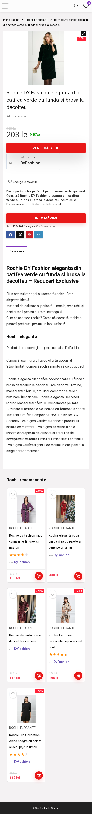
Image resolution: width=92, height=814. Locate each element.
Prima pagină (11, 19)
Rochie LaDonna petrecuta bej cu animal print (65, 641)
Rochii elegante (36, 19)
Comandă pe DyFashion (39, 576)
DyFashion (30, 162)
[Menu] (5, 6)
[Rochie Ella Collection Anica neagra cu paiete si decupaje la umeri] (26, 709)
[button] (83, 33)
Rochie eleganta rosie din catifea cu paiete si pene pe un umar (65, 541)
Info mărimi (46, 218)
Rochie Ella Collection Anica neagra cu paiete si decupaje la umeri (25, 741)
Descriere (16, 251)
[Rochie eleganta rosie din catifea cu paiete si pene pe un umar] (66, 509)
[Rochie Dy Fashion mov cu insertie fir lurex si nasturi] (26, 509)
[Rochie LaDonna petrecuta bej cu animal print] (66, 609)
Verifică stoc (46, 148)
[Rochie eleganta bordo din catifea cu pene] (26, 609)
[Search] (76, 6)
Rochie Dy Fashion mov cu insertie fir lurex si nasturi (25, 541)
